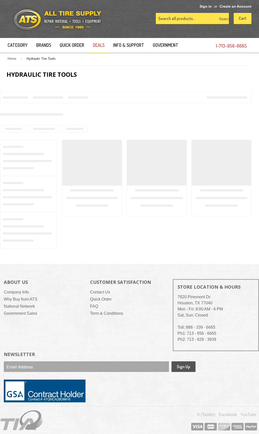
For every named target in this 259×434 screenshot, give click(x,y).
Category (18, 45)
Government (165, 45)
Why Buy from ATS (20, 299)
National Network (19, 306)
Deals (98, 45)
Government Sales (20, 313)
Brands (43, 45)
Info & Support (128, 45)
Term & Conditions (106, 313)
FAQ (94, 306)
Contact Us (100, 292)
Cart (242, 18)
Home (12, 59)
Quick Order (72, 45)
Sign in (206, 6)
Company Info (16, 292)
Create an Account (235, 6)
